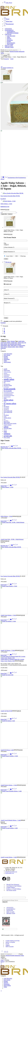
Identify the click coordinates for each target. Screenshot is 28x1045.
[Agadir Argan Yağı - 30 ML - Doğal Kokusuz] (14, 530)
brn (4, 382)
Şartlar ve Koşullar (10, 942)
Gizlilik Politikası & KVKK (13, 940)
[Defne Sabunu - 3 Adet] (2, 201)
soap (5, 431)
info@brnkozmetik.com (11, 872)
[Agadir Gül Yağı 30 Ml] (14, 692)
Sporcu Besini (7, 362)
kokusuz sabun (11, 346)
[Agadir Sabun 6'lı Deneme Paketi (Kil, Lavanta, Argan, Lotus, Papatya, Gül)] (14, 657)
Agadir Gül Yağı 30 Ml (6, 711)
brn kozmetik (8, 391)
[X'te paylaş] (4, 328)
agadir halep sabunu (5, 342)
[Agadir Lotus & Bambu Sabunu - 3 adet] (14, 804)
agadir (5, 369)
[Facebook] (4, 879)
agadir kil (5, 373)
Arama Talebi (9, 256)
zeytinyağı (3, 348)
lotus (4, 419)
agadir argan (7, 370)
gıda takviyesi (6, 409)
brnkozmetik (4, 345)
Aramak (5, 55)
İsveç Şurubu (7, 355)
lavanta (5, 416)
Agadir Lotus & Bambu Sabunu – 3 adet (11, 820)
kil (4, 413)
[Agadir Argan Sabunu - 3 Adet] (14, 599)
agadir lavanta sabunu (8, 377)
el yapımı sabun (21, 345)
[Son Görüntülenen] (7, 952)
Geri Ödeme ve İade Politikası (14, 886)
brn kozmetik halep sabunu (14, 344)
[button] (4, 485)
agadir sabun (14, 342)
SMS (16, 256)
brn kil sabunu (6, 386)
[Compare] (16, 446)
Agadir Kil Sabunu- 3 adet (7, 750)
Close (2, 960)
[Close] (1, 349)
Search (2, 954)
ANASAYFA (8, 28)
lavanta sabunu (7, 417)
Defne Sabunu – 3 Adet (7, 516)
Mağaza (8, 945)
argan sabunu (7, 381)
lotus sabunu (6, 420)
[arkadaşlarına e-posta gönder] (4, 333)
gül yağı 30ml (6, 408)
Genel (11, 58)
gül (4, 405)
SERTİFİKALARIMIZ (12, 33)
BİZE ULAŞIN (9, 45)
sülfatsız (21, 346)
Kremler (9, 41)
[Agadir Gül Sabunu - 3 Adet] (14, 635)
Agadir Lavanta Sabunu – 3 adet (9, 857)
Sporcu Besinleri (11, 43)
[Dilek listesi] (2, 177)
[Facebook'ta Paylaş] (4, 330)
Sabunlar (9, 38)
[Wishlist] (11, 446)
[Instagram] (8, 879)
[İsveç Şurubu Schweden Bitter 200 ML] (14, 560)
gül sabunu (6, 406)
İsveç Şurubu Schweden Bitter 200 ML (10, 576)
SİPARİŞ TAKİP (9, 47)
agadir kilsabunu (7, 374)
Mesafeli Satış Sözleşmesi (13, 884)
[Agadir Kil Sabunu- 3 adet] (14, 734)
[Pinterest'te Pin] (4, 331)
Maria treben (7, 422)
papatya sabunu (7, 424)
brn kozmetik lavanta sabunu (9, 395)
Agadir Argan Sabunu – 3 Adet (8, 615)
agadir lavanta (6, 376)
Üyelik (7, 943)
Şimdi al (10, 214)
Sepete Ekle (4, 214)
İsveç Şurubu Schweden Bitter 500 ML (10, 477)
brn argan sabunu (7, 384)
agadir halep (21, 341)
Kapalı (2, 961)
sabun (17, 346)
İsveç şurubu (7, 437)
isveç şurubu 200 (8, 410)
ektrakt (5, 401)
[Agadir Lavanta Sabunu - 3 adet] (14, 841)
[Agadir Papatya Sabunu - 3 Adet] (14, 769)
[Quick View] (14, 446)
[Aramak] (4, 26)
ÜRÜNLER (8, 34)
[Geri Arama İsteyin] (5, 952)
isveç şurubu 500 (8, 412)
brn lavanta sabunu (7, 396)
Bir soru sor (8, 262)
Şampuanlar (10, 40)
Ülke (5, 243)
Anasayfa (6, 58)
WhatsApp (23, 256)
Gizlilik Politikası (11, 887)
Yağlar (8, 37)
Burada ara (3, 50)
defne (8, 345)
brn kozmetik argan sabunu (9, 392)
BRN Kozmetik (10, 946)
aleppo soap (21, 342)
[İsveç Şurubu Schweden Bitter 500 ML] (2, 193)
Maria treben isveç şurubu (10, 423)
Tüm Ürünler (10, 44)
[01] (6, 81)
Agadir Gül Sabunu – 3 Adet (8, 650)
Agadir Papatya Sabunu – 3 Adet (9, 785)
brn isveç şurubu (8, 385)
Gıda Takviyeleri (11, 36)
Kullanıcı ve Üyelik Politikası (14, 889)
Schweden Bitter (8, 428)
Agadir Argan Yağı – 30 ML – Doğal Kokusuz (12, 539)
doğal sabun (14, 345)
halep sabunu (4, 346)
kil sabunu (6, 415)
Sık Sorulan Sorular (11, 890)
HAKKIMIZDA (9, 30)
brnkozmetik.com (9, 873)
